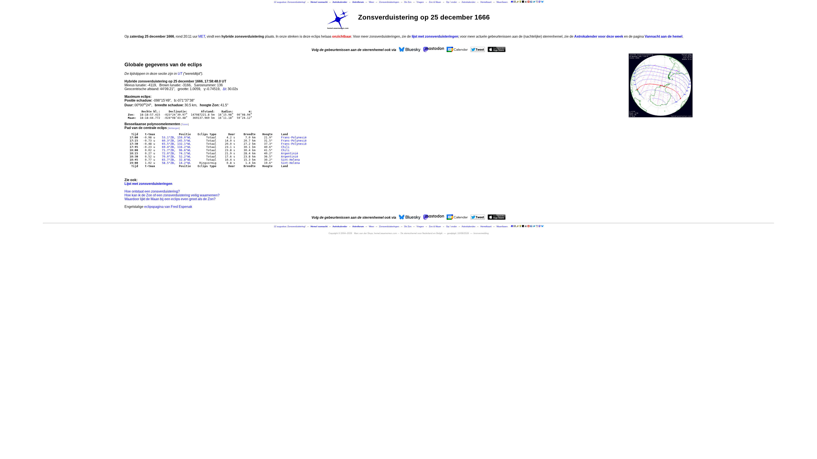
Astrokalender (468, 2)
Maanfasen (502, 2)
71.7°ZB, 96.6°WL (175, 150)
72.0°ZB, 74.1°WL (175, 153)
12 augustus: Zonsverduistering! (290, 2)
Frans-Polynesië (294, 137)
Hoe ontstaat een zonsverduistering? (152, 191)
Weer (371, 2)
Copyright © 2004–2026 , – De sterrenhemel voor (386, 233)
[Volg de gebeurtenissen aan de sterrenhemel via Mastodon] (539, 2)
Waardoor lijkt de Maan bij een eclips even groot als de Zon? (170, 199)
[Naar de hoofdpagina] (512, 2)
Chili (285, 147)
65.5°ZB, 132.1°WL (175, 143)
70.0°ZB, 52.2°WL (175, 156)
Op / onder (451, 2)
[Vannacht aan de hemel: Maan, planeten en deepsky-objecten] (517, 2)
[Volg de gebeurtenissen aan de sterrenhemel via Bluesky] (542, 2)
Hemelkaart (485, 2)
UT (180, 73)
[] (185, 124)
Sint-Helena (290, 159)
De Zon (407, 2)
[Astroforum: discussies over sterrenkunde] (523, 2)
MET (201, 36)
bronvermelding (481, 233)
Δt (224, 89)
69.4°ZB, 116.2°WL (175, 147)
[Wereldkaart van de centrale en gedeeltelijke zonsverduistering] (661, 85)
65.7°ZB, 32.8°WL (175, 159)
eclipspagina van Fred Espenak (168, 206)
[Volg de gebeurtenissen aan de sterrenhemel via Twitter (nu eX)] (534, 2)
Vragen (420, 2)
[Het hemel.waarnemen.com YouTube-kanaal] (528, 2)
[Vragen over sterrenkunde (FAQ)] (520, 2)
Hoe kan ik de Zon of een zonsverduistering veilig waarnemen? (172, 195)
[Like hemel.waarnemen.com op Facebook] (531, 2)
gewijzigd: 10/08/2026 (458, 233)
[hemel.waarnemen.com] (338, 19)
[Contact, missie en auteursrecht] (515, 2)
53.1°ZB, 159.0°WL (175, 137)
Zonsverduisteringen (389, 2)
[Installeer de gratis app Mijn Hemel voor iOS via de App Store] (526, 2)
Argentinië (289, 153)
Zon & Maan (435, 2)
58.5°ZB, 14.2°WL (175, 162)
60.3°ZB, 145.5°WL (175, 140)
